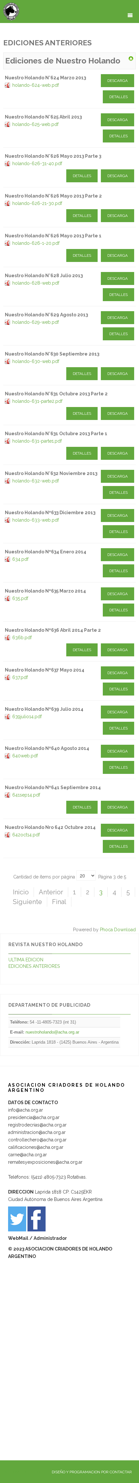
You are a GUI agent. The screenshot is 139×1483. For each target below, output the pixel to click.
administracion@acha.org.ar (37, 1132)
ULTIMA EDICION (25, 959)
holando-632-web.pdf (35, 480)
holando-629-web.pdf (35, 322)
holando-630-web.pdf (35, 361)
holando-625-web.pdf (35, 124)
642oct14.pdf (26, 834)
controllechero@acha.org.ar (37, 1139)
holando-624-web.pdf (35, 85)
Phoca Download (118, 929)
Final (59, 902)
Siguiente (27, 902)
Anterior (51, 892)
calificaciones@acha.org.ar (35, 1147)
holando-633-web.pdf (35, 520)
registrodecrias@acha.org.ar (37, 1124)
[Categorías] (131, 58)
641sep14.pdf (26, 795)
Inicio (21, 892)
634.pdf (20, 559)
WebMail (18, 1238)
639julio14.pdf (27, 716)
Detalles (118, 97)
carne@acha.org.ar (27, 1154)
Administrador (50, 1238)
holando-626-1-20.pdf (35, 243)
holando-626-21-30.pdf (37, 203)
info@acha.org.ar (25, 1110)
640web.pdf (25, 755)
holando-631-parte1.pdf (37, 441)
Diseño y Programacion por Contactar (92, 1472)
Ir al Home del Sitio (20, 1472)
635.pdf (20, 598)
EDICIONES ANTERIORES (34, 966)
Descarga (117, 80)
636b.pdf (22, 637)
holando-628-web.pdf (35, 283)
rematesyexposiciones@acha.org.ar (45, 1162)
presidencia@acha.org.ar (33, 1117)
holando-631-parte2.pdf (37, 401)
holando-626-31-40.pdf (37, 163)
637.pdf (20, 677)
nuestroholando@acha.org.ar (52, 1032)
